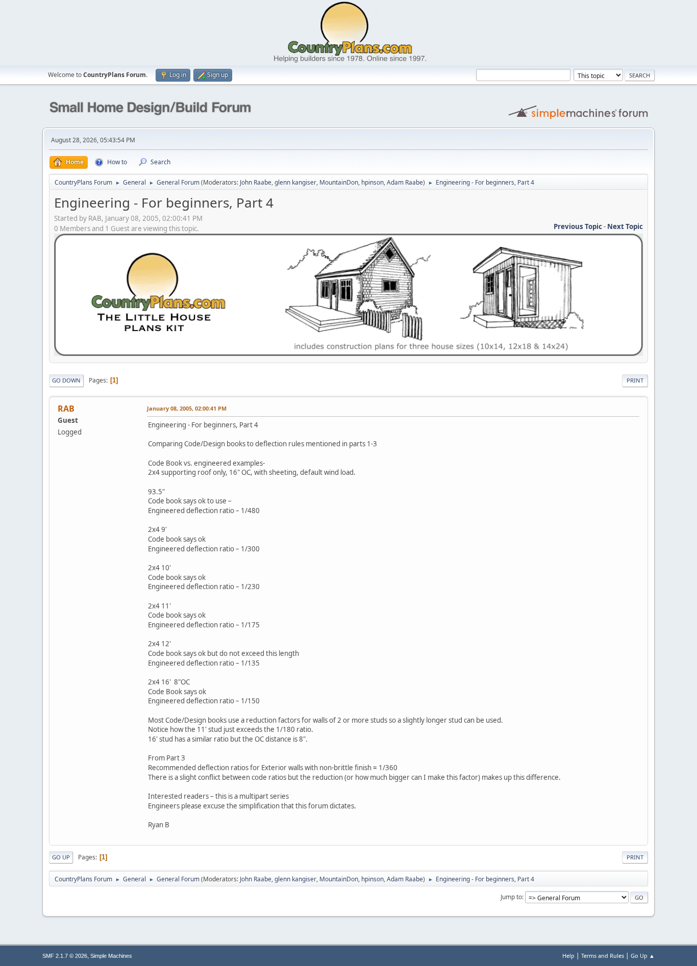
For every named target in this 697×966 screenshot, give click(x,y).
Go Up (61, 857)
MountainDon (338, 182)
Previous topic (578, 226)
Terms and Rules (602, 955)
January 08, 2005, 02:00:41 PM (187, 408)
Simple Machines (111, 956)
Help (568, 955)
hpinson (372, 182)
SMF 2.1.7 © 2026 (64, 956)
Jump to (511, 897)
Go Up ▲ (643, 955)
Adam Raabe (405, 182)
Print (635, 380)
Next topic (625, 226)
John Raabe (255, 182)
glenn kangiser (295, 182)
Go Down (66, 380)
